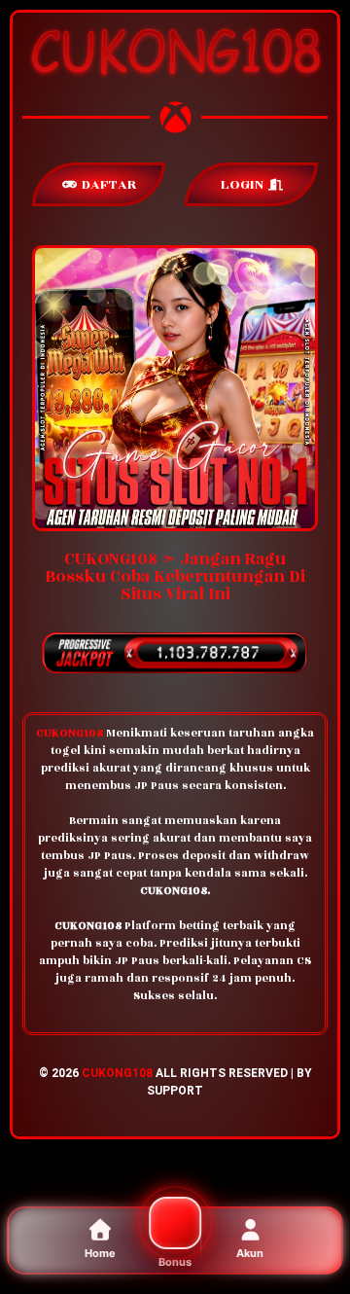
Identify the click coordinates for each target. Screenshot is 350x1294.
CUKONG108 (117, 1073)
